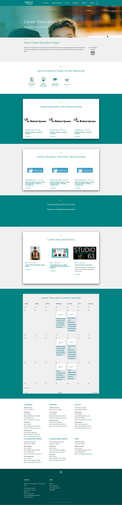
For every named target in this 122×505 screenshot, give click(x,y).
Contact (92, 2)
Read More (28, 136)
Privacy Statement (53, 486)
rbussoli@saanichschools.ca (33, 419)
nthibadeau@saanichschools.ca (34, 454)
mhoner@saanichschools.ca (58, 452)
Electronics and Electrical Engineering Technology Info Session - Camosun (72, 324)
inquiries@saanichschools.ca (33, 495)
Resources (75, 2)
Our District (46, 2)
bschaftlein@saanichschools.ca (59, 426)
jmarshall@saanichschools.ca (34, 428)
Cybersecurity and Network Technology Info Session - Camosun (60, 323)
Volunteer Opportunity (30, 180)
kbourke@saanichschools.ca (59, 460)
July (27, 392)
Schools (67, 2)
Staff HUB (51, 490)
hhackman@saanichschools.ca (85, 419)
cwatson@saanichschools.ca (33, 436)
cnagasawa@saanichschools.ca (34, 462)
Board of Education (57, 2)
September (95, 392)
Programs (84, 2)
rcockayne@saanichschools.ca (85, 454)
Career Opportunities (54, 488)
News (26, 262)
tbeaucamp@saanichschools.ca (59, 418)
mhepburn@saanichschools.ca (85, 428)
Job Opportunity (29, 130)
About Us (51, 483)
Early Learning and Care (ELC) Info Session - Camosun (60, 375)
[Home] (29, 3)
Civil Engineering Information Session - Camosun (72, 374)
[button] (97, 1)
